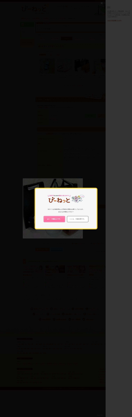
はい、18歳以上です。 (54, 219)
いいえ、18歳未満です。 (78, 219)
